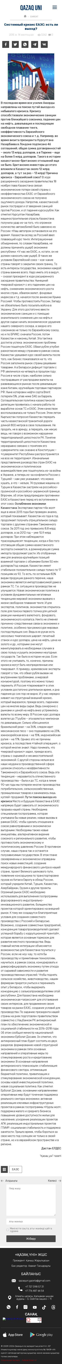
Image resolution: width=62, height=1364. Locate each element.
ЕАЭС (15, 1169)
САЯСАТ (34, 16)
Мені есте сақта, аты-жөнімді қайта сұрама (31, 1230)
